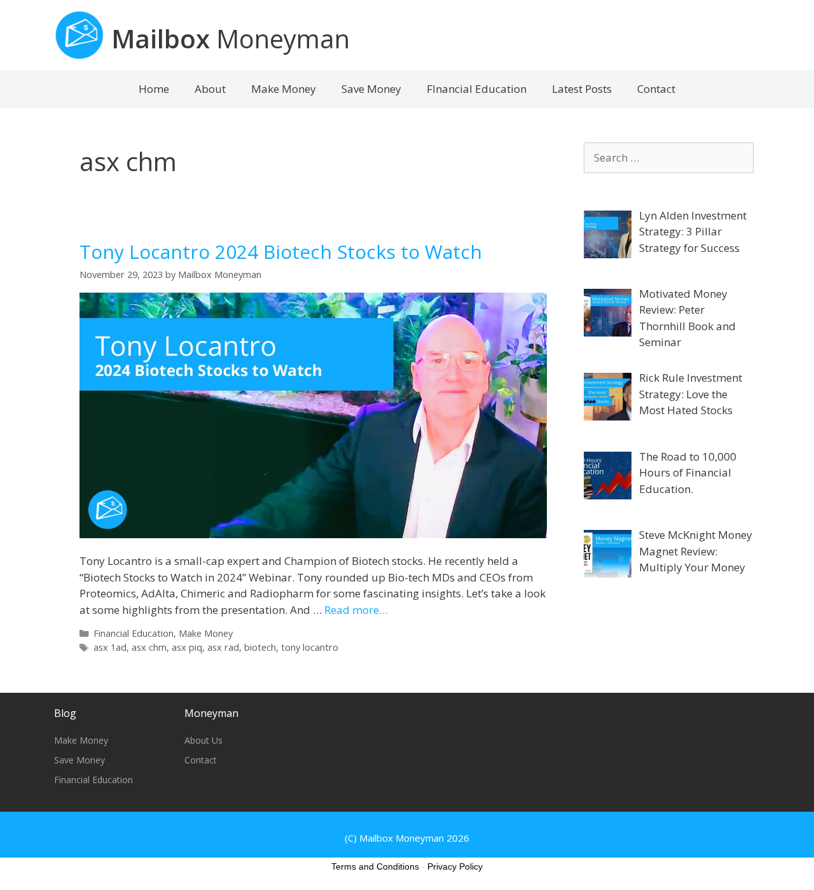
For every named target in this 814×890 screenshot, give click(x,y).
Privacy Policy (455, 866)
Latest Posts (582, 88)
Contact (656, 88)
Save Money (371, 88)
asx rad (223, 647)
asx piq (187, 647)
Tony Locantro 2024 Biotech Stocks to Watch (280, 252)
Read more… (356, 609)
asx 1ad (110, 647)
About (210, 88)
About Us (203, 740)
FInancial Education (477, 88)
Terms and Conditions (375, 866)
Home (154, 88)
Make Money (283, 88)
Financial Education (133, 633)
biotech (260, 647)
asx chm (149, 647)
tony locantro (309, 647)
